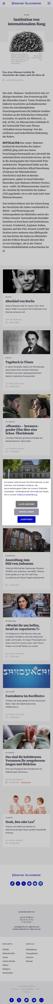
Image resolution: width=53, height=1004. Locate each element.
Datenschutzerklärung (27, 494)
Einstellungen (26, 512)
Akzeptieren (26, 519)
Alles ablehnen (26, 504)
